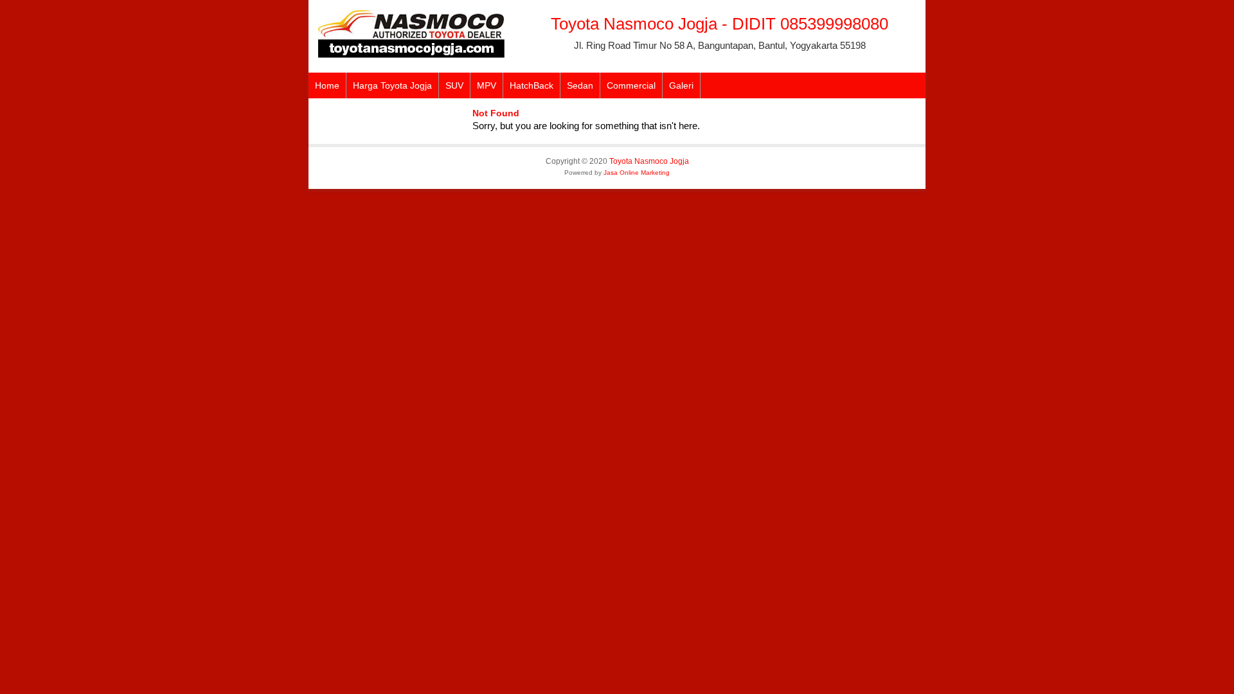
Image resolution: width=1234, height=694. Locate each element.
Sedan (580, 85)
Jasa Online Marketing (637, 172)
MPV (486, 85)
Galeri (681, 85)
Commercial (631, 85)
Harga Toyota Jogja (392, 85)
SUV (454, 85)
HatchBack (531, 85)
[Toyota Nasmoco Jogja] (411, 55)
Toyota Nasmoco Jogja (649, 161)
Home (327, 85)
